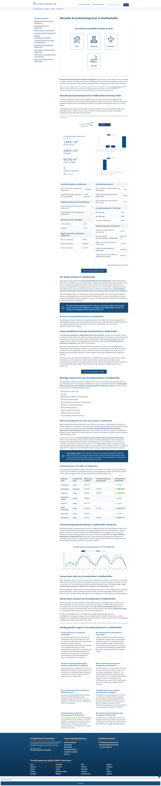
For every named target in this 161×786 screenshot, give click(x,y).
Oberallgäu (76, 489)
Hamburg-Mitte (85, 774)
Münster (32, 769)
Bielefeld (58, 774)
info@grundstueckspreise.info (110, 742)
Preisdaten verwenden (70, 752)
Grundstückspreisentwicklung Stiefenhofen (43, 46)
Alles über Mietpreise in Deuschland (40, 750)
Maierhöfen (64, 513)
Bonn (82, 764)
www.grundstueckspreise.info (109, 745)
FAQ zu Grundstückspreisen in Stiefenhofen (43, 60)
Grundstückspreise (84, 4)
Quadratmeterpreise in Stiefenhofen (41, 27)
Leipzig (58, 769)
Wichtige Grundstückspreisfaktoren (42, 37)
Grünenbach (65, 485)
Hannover (33, 766)
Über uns (66, 754)
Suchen (126, 4)
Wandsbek (33, 774)
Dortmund (59, 766)
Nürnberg (109, 766)
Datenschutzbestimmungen (7, 779)
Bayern (47, 9)
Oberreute (64, 493)
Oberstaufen (65, 489)
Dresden (109, 764)
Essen (31, 764)
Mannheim (84, 771)
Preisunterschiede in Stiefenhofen (45, 33)
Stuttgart (33, 771)
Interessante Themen (70, 749)
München (83, 766)
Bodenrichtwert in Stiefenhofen (44, 30)
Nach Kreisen (68, 745)
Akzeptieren (80, 783)
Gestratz (63, 503)
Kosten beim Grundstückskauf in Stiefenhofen (44, 51)
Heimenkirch (65, 518)
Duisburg (109, 774)
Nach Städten (68, 747)
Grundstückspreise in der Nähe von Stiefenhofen (44, 42)
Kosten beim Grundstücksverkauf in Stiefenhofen (45, 56)
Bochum (109, 771)
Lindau (53, 9)
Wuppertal (84, 769)
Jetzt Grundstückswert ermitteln (94, 271)
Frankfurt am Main (61, 771)
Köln (108, 769)
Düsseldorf (59, 764)
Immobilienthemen (98, 4)
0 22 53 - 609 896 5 (106, 747)
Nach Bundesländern (70, 742)
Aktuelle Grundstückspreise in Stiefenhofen (43, 22)
